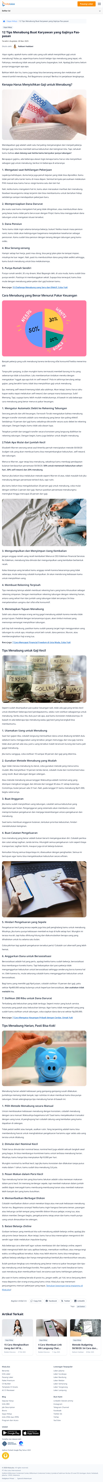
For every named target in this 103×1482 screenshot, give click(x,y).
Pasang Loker (86, 4)
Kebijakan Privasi (8, 1478)
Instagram (58, 1404)
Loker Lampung (60, 1390)
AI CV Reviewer (8, 1390)
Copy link (37, 1301)
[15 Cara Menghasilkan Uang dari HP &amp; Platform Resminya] (17, 1328)
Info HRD (6, 1404)
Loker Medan (59, 1380)
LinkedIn (81, 1301)
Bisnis (4, 1410)
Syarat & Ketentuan (24, 1478)
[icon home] (4, 21)
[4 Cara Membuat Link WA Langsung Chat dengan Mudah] (51, 1328)
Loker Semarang (60, 1383)
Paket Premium (8, 1380)
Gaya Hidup (12, 21)
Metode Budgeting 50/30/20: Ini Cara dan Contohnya (84, 1348)
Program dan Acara (10, 1420)
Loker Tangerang (61, 1387)
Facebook (53, 1301)
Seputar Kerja (8, 1401)
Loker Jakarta (59, 1370)
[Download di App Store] (31, 1433)
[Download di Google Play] (11, 1433)
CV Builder (6, 1383)
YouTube (57, 1420)
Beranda (5, 1370)
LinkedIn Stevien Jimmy (63, 1401)
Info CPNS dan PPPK (10, 1417)
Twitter (67, 1301)
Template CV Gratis (10, 1387)
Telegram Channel (61, 1407)
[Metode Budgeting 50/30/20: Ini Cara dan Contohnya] (85, 1328)
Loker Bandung (60, 1377)
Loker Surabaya (60, 1374)
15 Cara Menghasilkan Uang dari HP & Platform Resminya (16, 1348)
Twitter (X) (58, 1414)
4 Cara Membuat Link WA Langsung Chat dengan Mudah (50, 1348)
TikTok (56, 1417)
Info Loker (6, 1374)
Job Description (8, 1407)
